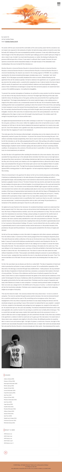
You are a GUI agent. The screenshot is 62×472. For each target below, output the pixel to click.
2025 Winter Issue (8, 436)
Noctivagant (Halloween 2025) (10, 383)
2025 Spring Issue (8, 438)
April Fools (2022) (8, 416)
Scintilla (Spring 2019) (11, 41)
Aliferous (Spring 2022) (9, 411)
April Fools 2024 (7, 395)
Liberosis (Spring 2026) (9, 379)
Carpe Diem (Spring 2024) (9, 392)
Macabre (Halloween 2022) (10, 409)
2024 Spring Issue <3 (8, 443)
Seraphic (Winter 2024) (9, 388)
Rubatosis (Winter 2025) (9, 381)
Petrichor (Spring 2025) (9, 385)
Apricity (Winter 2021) (8, 413)
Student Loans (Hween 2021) (10, 418)
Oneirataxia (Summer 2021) (10, 420)
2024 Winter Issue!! (8, 440)
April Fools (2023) (8, 402)
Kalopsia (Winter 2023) (9, 397)
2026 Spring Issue (8, 433)
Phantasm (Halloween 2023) (10, 399)
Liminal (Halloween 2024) (9, 390)
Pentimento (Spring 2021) (9, 422)
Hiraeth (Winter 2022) (8, 406)
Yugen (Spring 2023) (8, 404)
